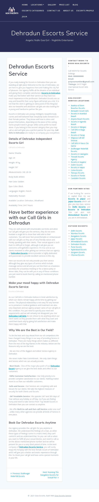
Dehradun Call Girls (17, 316)
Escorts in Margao (78, 127)
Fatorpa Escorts (77, 173)
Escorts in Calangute (79, 154)
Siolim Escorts (77, 165)
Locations (36, 4)
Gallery (52, 4)
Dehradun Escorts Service (31, 447)
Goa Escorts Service (63, 495)
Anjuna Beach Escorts (80, 119)
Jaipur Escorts (76, 239)
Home (25, 4)
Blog (75, 4)
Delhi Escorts (76, 231)
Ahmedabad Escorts (78, 215)
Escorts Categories (33, 10)
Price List (64, 4)
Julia (24, 16)
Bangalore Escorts (78, 236)
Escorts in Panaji (78, 135)
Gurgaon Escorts (78, 252)
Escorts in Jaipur (77, 199)
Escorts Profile (85, 10)
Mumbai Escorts (77, 233)
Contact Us (53, 10)
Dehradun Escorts (19, 253)
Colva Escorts (76, 170)
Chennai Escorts (77, 255)
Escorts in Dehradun (51, 93)
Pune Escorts (76, 247)
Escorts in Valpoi (78, 167)
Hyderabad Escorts (79, 249)
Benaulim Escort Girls (80, 111)
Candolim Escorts (78, 178)
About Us (68, 10)
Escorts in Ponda (78, 175)
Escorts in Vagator (78, 162)
